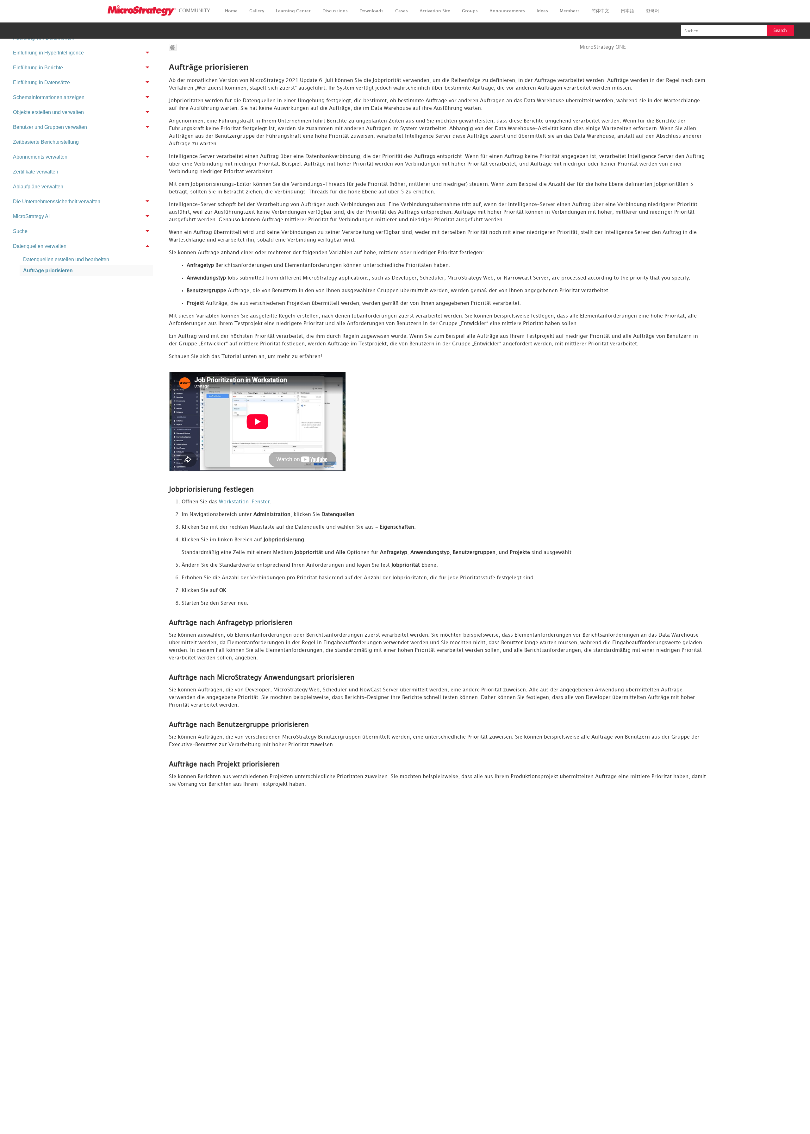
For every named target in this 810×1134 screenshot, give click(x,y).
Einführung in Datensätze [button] (41, 82)
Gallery (256, 11)
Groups (470, 11)
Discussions (335, 11)
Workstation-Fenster (244, 502)
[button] (780, 30)
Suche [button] (20, 231)
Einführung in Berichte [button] (38, 67)
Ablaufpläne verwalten (38, 186)
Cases (401, 11)
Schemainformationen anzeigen (48, 97)
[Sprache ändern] (173, 47)
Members (570, 11)
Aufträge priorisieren (48, 270)
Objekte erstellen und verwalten (48, 112)
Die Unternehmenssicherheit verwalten (56, 201)
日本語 (627, 11)
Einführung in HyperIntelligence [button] (48, 52)
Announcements (507, 11)
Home (231, 11)
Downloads (371, 11)
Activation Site (435, 11)
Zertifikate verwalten (35, 171)
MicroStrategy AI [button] (31, 216)
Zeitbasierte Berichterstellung (46, 142)
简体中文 (600, 11)
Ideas (542, 11)
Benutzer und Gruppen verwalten (50, 127)
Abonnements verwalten (40, 157)
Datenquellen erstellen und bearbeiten (66, 259)
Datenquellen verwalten (39, 246)
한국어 (652, 11)
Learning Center (293, 11)
